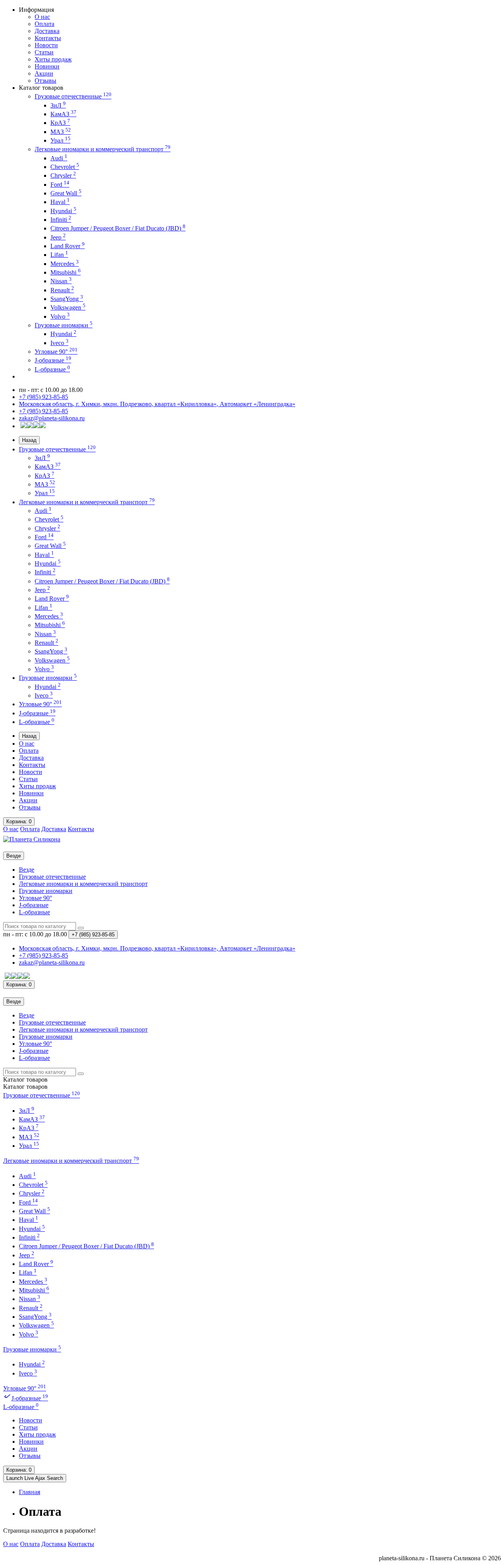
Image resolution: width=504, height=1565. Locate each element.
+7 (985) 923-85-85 (43, 397)
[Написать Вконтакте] (23, 426)
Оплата (44, 23)
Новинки (47, 66)
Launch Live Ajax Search (34, 1478)
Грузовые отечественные (73, 96)
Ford (59, 184)
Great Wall (66, 193)
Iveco (59, 343)
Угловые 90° (56, 351)
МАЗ (60, 131)
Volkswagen (67, 307)
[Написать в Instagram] (42, 426)
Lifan (59, 254)
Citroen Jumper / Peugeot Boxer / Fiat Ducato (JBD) (117, 228)
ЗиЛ (58, 105)
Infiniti (60, 219)
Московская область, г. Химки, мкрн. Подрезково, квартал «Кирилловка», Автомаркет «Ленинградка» (157, 404)
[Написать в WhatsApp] (30, 426)
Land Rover (67, 246)
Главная (29, 1492)
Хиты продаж (53, 59)
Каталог (25, 1086)
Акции (44, 73)
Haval (60, 202)
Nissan (61, 281)
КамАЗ (63, 114)
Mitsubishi (65, 272)
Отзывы (45, 80)
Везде (26, 869)
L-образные (52, 369)
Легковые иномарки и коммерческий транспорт (102, 149)
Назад (29, 440)
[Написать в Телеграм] (36, 426)
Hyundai (63, 211)
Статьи (44, 52)
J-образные (53, 360)
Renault (62, 290)
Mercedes (64, 263)
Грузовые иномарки (64, 325)
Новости (46, 45)
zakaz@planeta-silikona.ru (52, 418)
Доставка (47, 31)
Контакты (48, 38)
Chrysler (63, 175)
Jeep (58, 237)
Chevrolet (64, 166)
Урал (60, 140)
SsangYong (66, 298)
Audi (58, 158)
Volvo (60, 316)
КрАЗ (60, 122)
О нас (42, 16)
